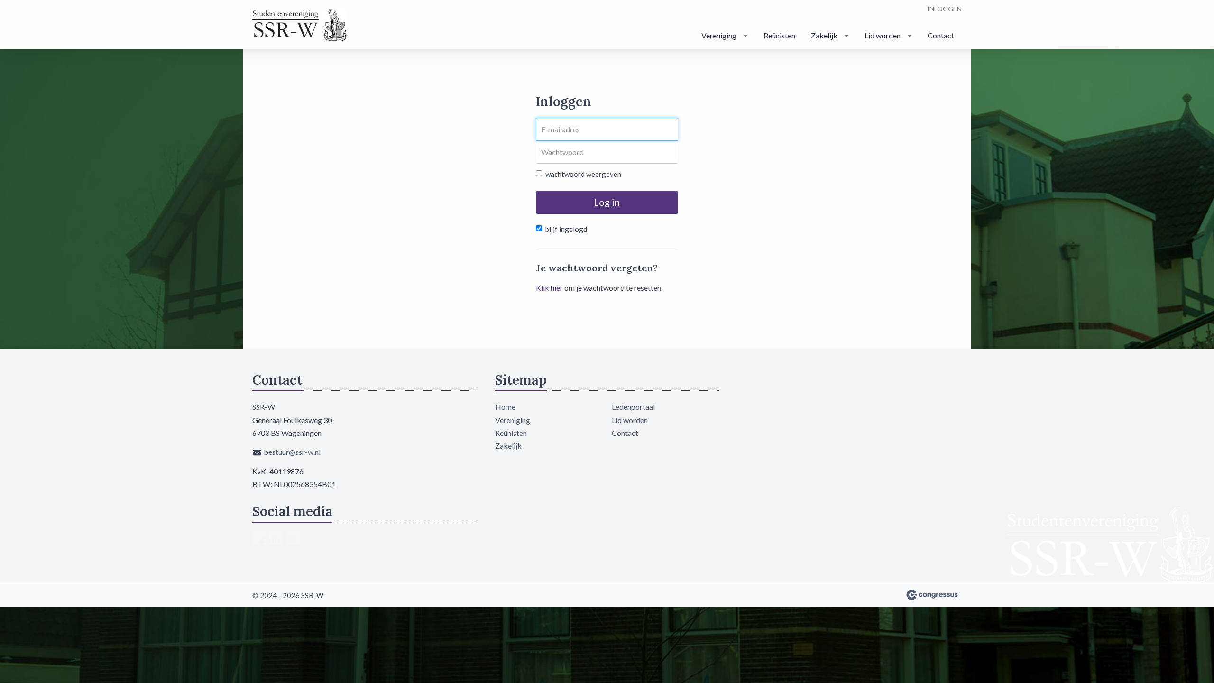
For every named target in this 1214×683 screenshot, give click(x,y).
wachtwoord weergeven (583, 174)
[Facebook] (259, 538)
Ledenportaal (633, 406)
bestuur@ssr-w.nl (292, 451)
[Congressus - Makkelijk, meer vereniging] (932, 595)
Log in (607, 202)
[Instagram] (293, 538)
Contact (941, 35)
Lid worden (883, 35)
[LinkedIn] (276, 538)
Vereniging (718, 35)
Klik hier (549, 287)
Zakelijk (824, 35)
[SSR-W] (299, 25)
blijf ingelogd (566, 229)
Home (505, 406)
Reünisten (779, 35)
